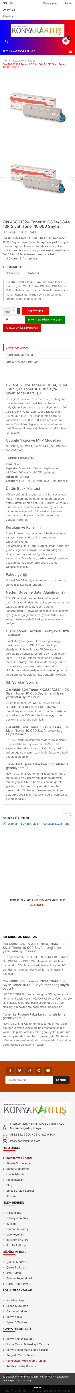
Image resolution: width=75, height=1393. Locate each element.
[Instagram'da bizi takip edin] (29, 1070)
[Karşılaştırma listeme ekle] (18, 319)
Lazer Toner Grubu (24, 60)
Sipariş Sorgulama (18, 1163)
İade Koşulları (15, 1234)
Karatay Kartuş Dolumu (21, 1366)
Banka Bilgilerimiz (17, 1168)
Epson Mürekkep (17, 1306)
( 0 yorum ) (14, 258)
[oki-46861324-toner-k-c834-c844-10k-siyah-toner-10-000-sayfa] (37, 179)
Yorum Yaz (30, 258)
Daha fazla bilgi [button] (23, 1380)
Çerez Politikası (16, 1267)
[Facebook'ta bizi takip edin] (10, 1070)
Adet (7, 311)
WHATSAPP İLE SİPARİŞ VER (46, 319)
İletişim (11, 1196)
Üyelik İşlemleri (16, 1174)
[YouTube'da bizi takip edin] (48, 1070)
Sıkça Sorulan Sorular (20, 1190)
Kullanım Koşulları (17, 1240)
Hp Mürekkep (15, 1300)
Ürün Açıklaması (17, 347)
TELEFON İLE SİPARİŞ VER (23, 327)
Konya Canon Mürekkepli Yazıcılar (28, 1344)
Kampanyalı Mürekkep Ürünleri (26, 1360)
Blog (9, 1185)
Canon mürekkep (17, 1311)
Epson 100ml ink (16, 1322)
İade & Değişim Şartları (22, 362)
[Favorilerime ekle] (7, 319)
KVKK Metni (14, 1273)
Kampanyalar (14, 1179)
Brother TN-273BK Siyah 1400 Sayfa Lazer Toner (37, 899)
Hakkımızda (13, 1213)
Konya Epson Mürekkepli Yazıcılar (28, 1349)
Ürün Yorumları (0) (19, 354)
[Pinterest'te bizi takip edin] (38, 1070)
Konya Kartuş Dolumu (20, 1339)
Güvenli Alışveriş (17, 1229)
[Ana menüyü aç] (70, 51)
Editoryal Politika (17, 1218)
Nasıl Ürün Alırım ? (18, 1284)
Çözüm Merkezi (16, 1262)
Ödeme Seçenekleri (19, 1278)
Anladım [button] (37, 1387)
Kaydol (61, 1079)
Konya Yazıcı (14, 1317)
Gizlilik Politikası (16, 1246)
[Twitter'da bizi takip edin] (19, 1070)
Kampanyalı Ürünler (19, 1158)
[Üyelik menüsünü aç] (12, 16)
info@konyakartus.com (25, 1141)
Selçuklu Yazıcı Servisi (20, 1355)
